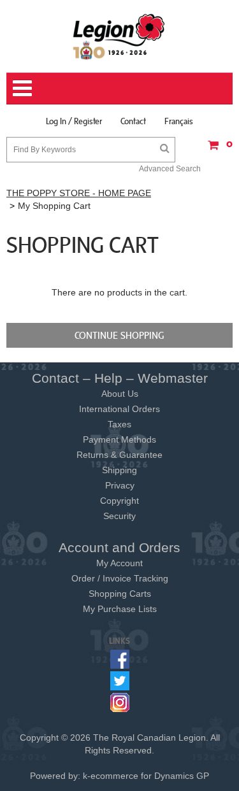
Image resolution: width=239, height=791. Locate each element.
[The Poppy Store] (120, 36)
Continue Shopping (119, 335)
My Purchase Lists (120, 609)
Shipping (119, 470)
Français (178, 121)
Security (119, 516)
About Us (119, 393)
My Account (119, 563)
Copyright (119, 500)
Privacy (119, 485)
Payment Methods (119, 439)
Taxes (119, 424)
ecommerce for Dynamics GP (150, 776)
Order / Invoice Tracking (119, 578)
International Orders (119, 409)
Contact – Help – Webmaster (120, 378)
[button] (217, 149)
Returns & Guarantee (119, 455)
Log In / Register (74, 121)
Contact (133, 121)
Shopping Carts (120, 593)
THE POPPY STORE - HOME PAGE (78, 193)
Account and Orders (119, 547)
